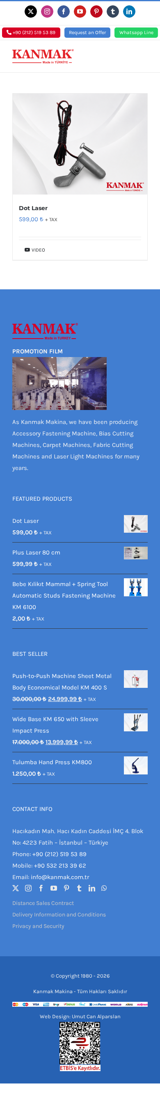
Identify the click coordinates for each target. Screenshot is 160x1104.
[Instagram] (28, 888)
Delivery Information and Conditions (59, 914)
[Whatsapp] (104, 888)
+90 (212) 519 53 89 (33, 32)
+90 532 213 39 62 (60, 865)
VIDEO (37, 250)
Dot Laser (33, 208)
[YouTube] (53, 888)
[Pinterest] (66, 888)
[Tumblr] (79, 888)
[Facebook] (41, 888)
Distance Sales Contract (43, 903)
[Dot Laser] (80, 144)
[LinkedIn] (92, 888)
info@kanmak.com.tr (60, 877)
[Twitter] (15, 888)
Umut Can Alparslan (96, 1016)
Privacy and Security (38, 926)
